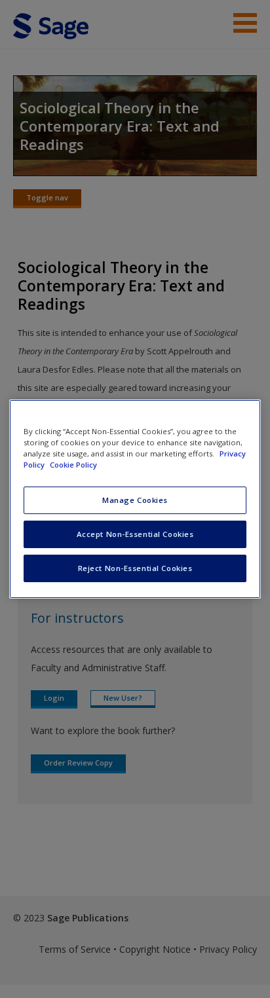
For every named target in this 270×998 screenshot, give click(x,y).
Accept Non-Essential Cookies (135, 534)
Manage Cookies (135, 500)
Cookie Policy (73, 465)
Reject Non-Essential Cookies (135, 568)
